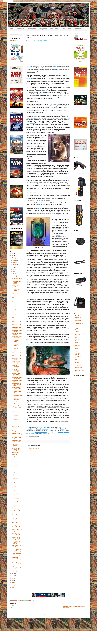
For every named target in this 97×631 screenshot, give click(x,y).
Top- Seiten (54, 29)
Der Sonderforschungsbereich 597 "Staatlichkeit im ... (17, 303)
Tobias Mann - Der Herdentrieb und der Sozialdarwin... (16, 567)
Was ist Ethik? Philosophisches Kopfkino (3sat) (15, 366)
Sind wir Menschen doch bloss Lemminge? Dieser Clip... (17, 460)
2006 (13, 585)
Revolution (77, 360)
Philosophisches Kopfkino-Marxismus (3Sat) (16, 318)
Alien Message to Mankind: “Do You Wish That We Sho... (16, 497)
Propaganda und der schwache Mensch (16, 388)
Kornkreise (77, 340)
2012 (13, 576)
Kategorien (43, 29)
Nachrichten (32, 29)
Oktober (14, 262)
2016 (13, 255)
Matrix (76, 343)
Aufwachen (20, 29)
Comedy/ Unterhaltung (79, 323)
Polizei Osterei (15, 292)
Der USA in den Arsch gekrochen (16, 438)
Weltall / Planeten (78, 367)
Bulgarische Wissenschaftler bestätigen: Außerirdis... (16, 476)
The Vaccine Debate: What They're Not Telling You (16, 542)
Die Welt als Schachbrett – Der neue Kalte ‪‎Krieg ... (17, 410)
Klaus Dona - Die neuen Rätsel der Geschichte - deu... (17, 505)
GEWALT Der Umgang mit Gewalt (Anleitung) (16, 282)
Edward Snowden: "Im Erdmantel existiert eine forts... (16, 468)
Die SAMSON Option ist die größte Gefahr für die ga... (17, 534)
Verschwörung (78, 365)
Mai (13, 271)
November (15, 260)
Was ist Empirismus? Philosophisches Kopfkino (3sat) (16, 344)
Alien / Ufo (77, 315)
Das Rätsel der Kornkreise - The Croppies (16, 308)
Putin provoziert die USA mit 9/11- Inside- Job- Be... (17, 481)
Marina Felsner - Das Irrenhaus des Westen (17, 395)
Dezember (15, 258)
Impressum (78, 29)
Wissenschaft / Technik (79, 370)
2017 (13, 253)
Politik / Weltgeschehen (79, 354)
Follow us (45, 433)
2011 (12, 578)
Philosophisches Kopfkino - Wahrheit (17, 359)
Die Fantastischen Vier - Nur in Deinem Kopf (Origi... (17, 384)
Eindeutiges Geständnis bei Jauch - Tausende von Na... (17, 441)
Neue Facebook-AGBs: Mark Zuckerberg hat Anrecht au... (17, 563)
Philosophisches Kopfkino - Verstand (17, 322)
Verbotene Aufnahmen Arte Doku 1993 (16, 508)
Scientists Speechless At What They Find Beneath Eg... (16, 501)
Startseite (48, 450)
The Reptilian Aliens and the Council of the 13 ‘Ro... (17, 489)
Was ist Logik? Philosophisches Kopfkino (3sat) (15, 370)
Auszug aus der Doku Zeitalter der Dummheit (16, 315)
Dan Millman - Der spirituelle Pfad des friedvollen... (16, 449)
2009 (13, 582)
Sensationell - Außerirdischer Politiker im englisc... (16, 516)
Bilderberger (77, 318)
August (14, 265)
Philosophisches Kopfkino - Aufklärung (17, 331)
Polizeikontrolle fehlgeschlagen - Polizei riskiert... (16, 295)
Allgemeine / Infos (78, 317)
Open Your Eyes (15, 452)
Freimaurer (77, 328)
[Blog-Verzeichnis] (13, 600)
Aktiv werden (66, 29)
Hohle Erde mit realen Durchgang (16, 431)
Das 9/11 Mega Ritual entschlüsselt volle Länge (16, 485)
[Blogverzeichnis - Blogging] (19, 600)
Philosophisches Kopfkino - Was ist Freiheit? (17, 378)
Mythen (76, 348)
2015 (13, 257)
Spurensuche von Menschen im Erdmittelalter (15, 418)
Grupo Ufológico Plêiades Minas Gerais (17, 527)
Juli (13, 267)
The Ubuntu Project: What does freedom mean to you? (16, 398)
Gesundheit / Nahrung (79, 332)
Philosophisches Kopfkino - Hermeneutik (17, 350)
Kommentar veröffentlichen (33, 448)
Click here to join (32, 433)
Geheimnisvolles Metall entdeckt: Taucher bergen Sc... (16, 511)
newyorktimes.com (33, 436)
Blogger (54, 614)
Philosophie (77, 353)
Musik (76, 346)
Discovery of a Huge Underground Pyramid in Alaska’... (17, 434)
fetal (35, 67)
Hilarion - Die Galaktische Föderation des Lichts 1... (17, 464)
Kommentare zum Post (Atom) (37, 453)
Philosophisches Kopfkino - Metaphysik (17, 334)
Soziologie (77, 362)
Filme (76, 326)
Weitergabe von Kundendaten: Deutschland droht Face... (16, 559)
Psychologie (77, 357)
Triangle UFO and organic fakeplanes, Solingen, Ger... (16, 523)
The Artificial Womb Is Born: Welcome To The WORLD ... (16, 414)
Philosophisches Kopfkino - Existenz (17, 328)
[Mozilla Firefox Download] (24, 600)
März (14, 274)
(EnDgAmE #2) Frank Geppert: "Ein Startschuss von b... (16, 374)
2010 (13, 580)
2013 (13, 575)
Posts (13, 605)
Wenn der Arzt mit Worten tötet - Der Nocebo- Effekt (16, 538)
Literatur (76, 342)
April (14, 273)
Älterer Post (67, 450)
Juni (13, 269)
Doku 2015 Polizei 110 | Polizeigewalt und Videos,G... (16, 289)
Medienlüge (77, 345)
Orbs (76, 351)
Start (11, 29)
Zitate (76, 371)
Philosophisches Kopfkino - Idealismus (17, 348)
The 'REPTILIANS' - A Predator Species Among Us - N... (16, 493)
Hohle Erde (14, 424)
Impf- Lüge (77, 337)
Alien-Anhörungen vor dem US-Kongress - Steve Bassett (16, 519)
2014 (13, 573)
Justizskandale (78, 339)
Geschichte (77, 331)
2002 (13, 587)
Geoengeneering (78, 329)
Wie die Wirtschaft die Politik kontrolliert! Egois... (16, 391)
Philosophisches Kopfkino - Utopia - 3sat (17, 356)
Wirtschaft (77, 368)
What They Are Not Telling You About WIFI (16, 402)
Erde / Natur (77, 325)
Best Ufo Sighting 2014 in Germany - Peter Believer (17, 530)
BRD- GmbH (77, 322)
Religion (76, 359)
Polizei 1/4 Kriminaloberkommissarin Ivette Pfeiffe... (17, 299)
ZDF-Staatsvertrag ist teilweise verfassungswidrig (16, 445)
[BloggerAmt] (30, 600)
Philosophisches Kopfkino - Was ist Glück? (17, 337)
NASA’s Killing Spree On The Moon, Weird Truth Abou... (17, 427)
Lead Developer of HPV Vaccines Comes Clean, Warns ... (16, 546)
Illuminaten (77, 336)
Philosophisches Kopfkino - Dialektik (17, 353)
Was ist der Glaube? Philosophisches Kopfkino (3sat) (16, 362)
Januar (14, 571)
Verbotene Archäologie (79, 364)
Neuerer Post (29, 450)
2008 (13, 584)
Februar (14, 276)
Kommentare (14, 607)
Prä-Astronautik (78, 356)
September (15, 264)
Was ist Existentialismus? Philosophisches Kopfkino (17, 340)
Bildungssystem (78, 320)
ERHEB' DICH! (15, 454)
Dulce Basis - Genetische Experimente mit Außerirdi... (17, 472)
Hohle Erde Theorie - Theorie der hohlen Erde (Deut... (16, 422)
